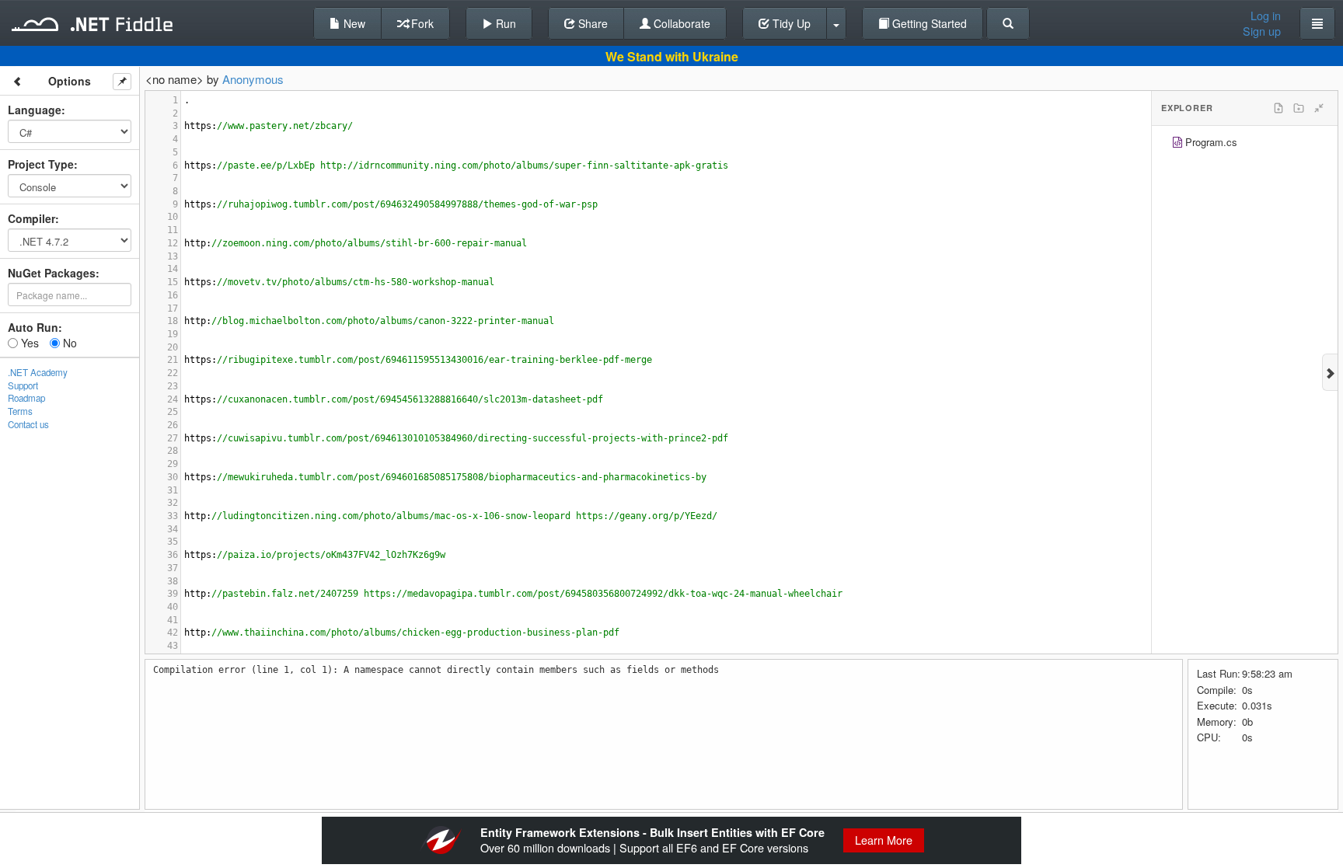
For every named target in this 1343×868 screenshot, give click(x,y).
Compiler (31, 218)
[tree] (1245, 144)
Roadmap (26, 398)
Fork (421, 23)
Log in (1266, 15)
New (352, 23)
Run (504, 23)
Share (591, 23)
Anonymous (253, 79)
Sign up (1262, 31)
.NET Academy (38, 372)
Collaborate (680, 23)
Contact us (28, 424)
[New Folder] (1298, 108)
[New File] (1278, 108)
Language (34, 109)
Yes (28, 342)
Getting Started (928, 23)
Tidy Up (790, 23)
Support (23, 385)
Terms (20, 411)
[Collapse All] (1319, 108)
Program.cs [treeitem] (1211, 141)
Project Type (41, 164)
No (68, 342)
